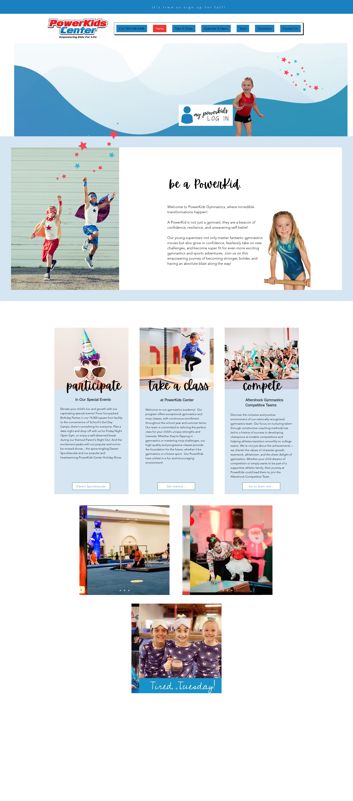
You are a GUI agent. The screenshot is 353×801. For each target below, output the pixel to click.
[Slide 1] (120, 590)
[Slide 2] (124, 590)
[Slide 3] (128, 590)
